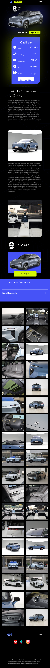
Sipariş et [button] (35, 32)
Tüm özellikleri (26, 80)
